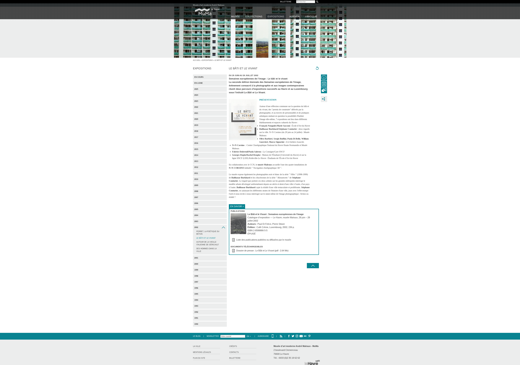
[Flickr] (305, 336)
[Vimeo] (301, 336)
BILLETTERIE (285, 2)
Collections (253, 16)
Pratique (311, 16)
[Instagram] (297, 336)
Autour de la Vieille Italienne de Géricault (207, 243)
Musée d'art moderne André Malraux (208, 5)
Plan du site (199, 358)
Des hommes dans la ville (206, 250)
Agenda (294, 16)
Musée (235, 16)
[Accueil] (207, 11)
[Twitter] (293, 336)
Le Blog (197, 336)
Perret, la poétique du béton (207, 232)
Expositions (276, 16)
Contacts (234, 352)
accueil (196, 60)
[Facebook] (289, 336)
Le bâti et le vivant (206, 238)
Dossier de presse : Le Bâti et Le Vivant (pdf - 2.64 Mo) (262, 250)
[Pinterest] (309, 336)
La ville (196, 346)
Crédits (233, 346)
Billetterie (234, 358)
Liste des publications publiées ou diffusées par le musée (263, 240)
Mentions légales (202, 352)
